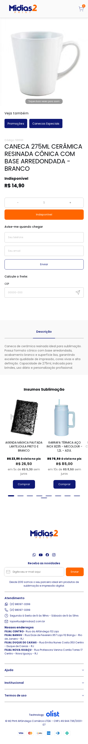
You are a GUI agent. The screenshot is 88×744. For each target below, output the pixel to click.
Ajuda (9, 670)
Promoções (16, 124)
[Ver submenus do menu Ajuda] (83, 670)
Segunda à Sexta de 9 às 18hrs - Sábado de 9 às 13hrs (44, 615)
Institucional (14, 683)
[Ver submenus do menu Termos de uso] (83, 695)
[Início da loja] (23, 9)
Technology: (36, 715)
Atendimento (15, 598)
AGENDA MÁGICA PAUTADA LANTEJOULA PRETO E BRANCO (23, 446)
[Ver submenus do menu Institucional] (83, 682)
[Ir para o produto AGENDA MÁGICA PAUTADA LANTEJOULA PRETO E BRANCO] (24, 417)
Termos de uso (16, 695)
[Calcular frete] (77, 292)
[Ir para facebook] (47, 555)
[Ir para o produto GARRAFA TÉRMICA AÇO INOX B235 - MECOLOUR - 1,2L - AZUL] (64, 417)
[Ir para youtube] (40, 555)
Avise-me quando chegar (24, 227)
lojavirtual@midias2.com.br (27, 621)
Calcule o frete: (16, 276)
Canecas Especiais (45, 124)
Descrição (44, 332)
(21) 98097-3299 (20, 604)
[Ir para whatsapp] (34, 555)
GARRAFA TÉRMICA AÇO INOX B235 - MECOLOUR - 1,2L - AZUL (64, 446)
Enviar (44, 264)
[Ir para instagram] (54, 555)
